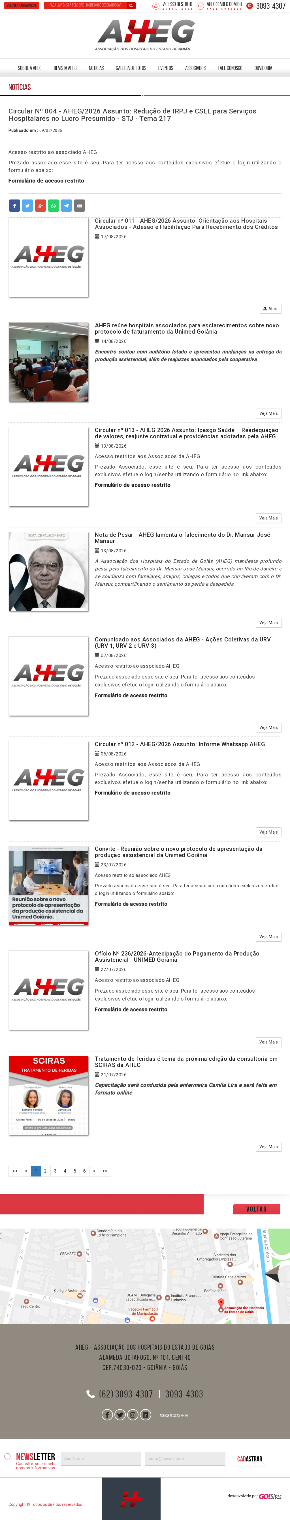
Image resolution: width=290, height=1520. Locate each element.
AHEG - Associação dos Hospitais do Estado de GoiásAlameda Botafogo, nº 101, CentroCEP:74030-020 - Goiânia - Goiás (145, 1357)
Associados (195, 68)
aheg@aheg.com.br (224, 4)
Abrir (272, 308)
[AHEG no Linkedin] (145, 1414)
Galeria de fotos (131, 68)
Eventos (165, 68)
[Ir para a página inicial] (131, 1499)
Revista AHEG (65, 68)
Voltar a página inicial (22, 5)
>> (105, 1171)
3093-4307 (271, 5)
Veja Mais (268, 413)
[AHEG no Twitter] (120, 1414)
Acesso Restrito (177, 4)
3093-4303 (184, 1394)
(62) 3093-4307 (126, 1394)
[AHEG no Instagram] (132, 1414)
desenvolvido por (243, 1496)
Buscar (131, 5)
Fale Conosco (230, 68)
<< (15, 1171)
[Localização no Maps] (145, 1276)
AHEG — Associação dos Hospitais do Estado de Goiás (145, 34)
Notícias (96, 68)
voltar (256, 1209)
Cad (249, 1459)
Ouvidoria (263, 68)
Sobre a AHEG (30, 68)
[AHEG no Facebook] (107, 1414)
